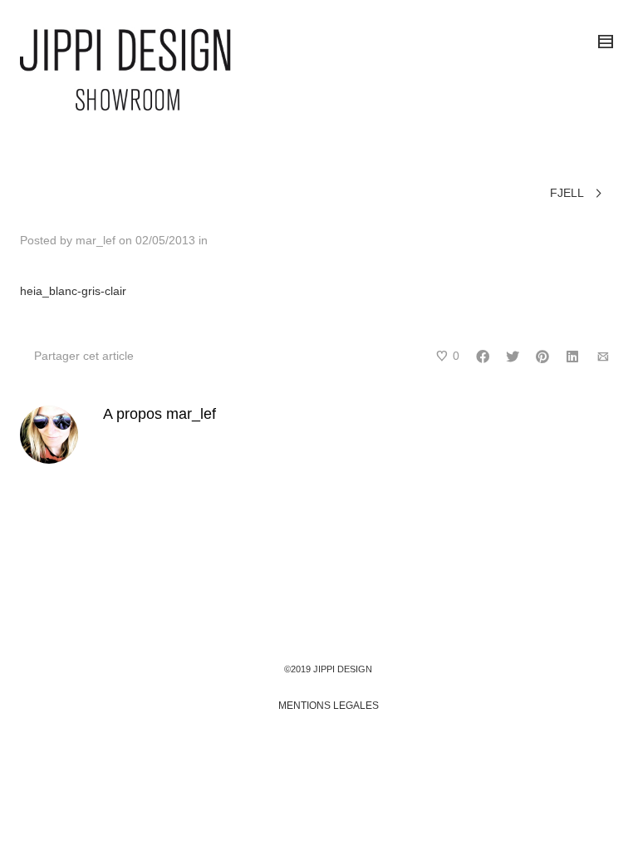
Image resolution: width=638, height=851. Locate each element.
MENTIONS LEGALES (328, 705)
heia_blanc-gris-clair (73, 291)
